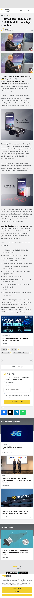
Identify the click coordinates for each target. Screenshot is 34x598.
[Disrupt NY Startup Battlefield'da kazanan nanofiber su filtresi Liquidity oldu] (17, 539)
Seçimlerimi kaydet (17, 402)
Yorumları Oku (16, 366)
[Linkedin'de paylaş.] (17, 412)
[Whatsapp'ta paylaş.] (23, 412)
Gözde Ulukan (6, 485)
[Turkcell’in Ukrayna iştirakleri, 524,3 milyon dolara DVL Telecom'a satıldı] (17, 498)
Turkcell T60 (5, 353)
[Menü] (32, 11)
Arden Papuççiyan (7, 452)
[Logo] (5, 10)
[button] (17, 63)
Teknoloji (4, 16)
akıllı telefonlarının (13, 76)
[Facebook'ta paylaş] (4, 412)
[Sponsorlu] (17, 324)
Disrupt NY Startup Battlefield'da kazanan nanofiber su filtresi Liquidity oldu (16, 552)
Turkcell (14, 349)
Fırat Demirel (5, 557)
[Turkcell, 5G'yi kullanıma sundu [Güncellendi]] (17, 433)
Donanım (4, 349)
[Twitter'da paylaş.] (11, 412)
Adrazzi (4, 343)
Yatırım (4, 475)
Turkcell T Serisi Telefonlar (21, 353)
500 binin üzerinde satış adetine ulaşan (15, 226)
